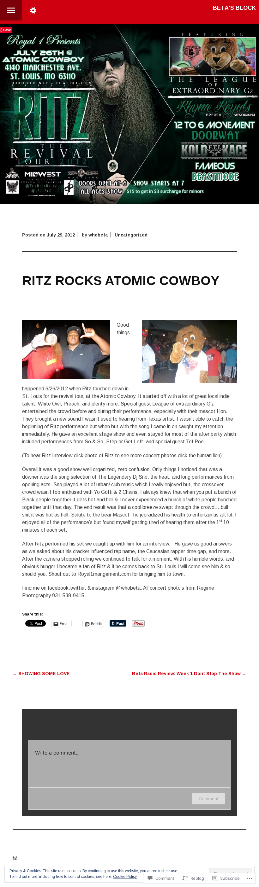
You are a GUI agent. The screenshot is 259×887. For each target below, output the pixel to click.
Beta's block (234, 8)
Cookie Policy (125, 876)
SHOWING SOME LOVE (41, 673)
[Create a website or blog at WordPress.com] (15, 858)
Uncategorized (131, 234)
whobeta (98, 234)
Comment (209, 798)
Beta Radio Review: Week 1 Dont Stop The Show (189, 673)
